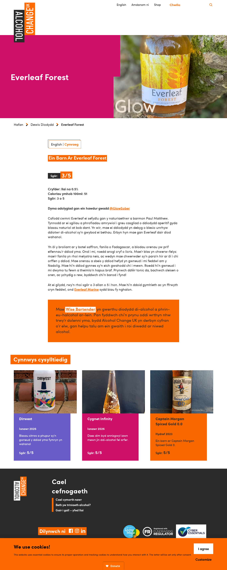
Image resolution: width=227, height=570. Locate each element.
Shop (157, 5)
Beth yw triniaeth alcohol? (73, 505)
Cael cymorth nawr (69, 499)
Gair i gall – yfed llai (70, 510)
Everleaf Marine (86, 289)
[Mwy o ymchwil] (210, 5)
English (121, 5)
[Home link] (28, 498)
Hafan (18, 124)
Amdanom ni (140, 5)
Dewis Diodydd (42, 124)
